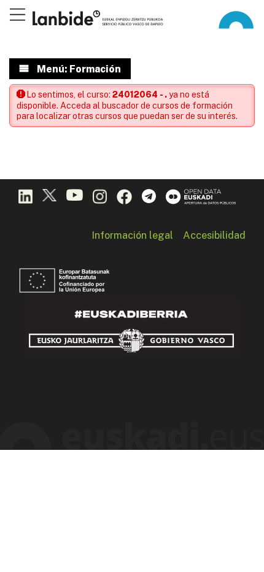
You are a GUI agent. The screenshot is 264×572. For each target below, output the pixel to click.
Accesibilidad (214, 235)
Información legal (132, 235)
